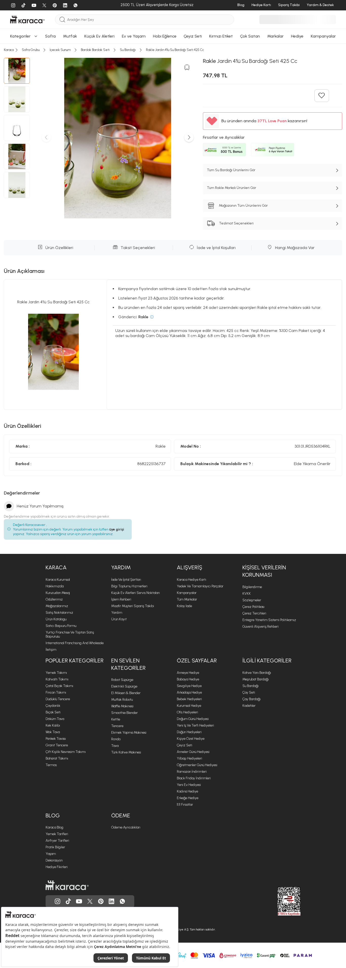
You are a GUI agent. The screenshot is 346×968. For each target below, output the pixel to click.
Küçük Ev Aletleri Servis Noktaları (135, 593)
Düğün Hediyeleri (189, 732)
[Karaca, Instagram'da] (57, 901)
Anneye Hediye (188, 673)
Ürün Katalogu (56, 619)
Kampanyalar (187, 593)
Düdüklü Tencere (58, 699)
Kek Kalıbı (53, 725)
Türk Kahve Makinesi (126, 752)
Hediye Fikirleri (57, 867)
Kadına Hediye (187, 791)
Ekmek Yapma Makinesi (128, 732)
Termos (51, 765)
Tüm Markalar (187, 599)
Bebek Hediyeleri (189, 699)
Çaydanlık (53, 705)
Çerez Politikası (253, 607)
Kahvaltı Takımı (57, 679)
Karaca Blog (54, 827)
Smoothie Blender (124, 713)
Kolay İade (184, 606)
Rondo (116, 739)
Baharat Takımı (57, 758)
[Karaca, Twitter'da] (90, 901)
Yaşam (51, 854)
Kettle (115, 719)
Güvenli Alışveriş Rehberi (260, 626)
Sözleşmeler (251, 600)
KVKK (246, 593)
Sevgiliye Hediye (189, 686)
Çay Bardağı (251, 699)
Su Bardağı (250, 686)
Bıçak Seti (53, 712)
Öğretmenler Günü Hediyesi (197, 765)
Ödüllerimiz (54, 599)
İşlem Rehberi (121, 599)
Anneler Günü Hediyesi (193, 752)
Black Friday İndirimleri (194, 778)
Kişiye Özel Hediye (190, 738)
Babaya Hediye (188, 679)
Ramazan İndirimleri (192, 771)
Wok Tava (53, 732)
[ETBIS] (280, 901)
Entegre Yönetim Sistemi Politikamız (269, 620)
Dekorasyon (54, 860)
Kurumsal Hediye (189, 705)
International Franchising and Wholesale (75, 643)
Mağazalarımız (57, 606)
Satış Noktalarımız (59, 612)
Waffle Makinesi (122, 706)
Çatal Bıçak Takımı (59, 686)
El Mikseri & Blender (126, 693)
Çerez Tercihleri (254, 613)
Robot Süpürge (122, 680)
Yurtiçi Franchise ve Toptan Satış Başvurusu (70, 634)
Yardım (116, 612)
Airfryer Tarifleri (57, 840)
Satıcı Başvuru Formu (61, 626)
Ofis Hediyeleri (187, 712)
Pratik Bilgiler (55, 847)
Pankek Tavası (56, 738)
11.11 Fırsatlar (185, 804)
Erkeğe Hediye (187, 798)
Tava (115, 746)
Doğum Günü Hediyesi (193, 719)
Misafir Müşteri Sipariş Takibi (132, 606)
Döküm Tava (55, 719)
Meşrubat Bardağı (255, 679)
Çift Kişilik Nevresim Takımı (66, 752)
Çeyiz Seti (184, 745)
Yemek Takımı (56, 673)
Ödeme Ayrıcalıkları (125, 827)
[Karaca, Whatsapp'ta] (122, 901)
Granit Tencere (57, 745)
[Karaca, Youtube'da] (79, 901)
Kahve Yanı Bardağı (256, 673)
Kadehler (249, 705)
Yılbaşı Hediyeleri (189, 758)
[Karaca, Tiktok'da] (68, 901)
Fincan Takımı (56, 692)
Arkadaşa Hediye (189, 692)
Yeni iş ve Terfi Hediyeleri (195, 725)
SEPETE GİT (173, 5)
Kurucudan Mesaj (58, 593)
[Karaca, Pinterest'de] (101, 901)
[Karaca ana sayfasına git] (67, 885)
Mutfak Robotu (122, 699)
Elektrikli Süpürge (124, 686)
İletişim (51, 649)
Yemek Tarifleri (57, 834)
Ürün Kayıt (119, 619)
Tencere (117, 726)
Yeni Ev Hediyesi (189, 785)
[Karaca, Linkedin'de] (111, 901)
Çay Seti (248, 692)
